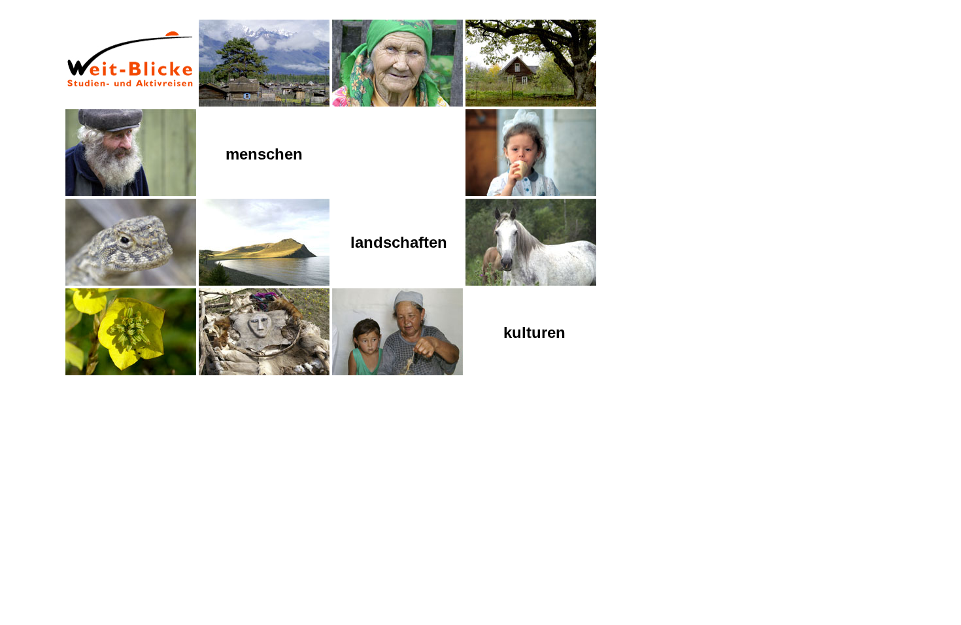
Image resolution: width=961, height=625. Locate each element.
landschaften (398, 242)
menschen (264, 154)
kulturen (534, 332)
